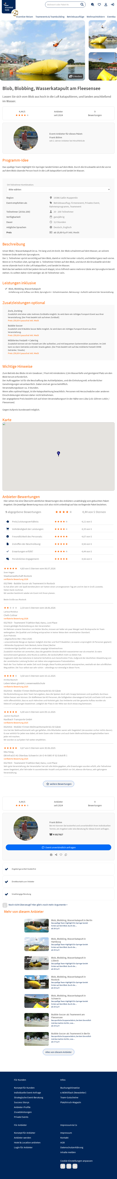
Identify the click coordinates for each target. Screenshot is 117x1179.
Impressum (66, 1132)
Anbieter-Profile (22, 1107)
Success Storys (21, 1102)
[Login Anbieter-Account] (112, 4)
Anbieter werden (22, 1137)
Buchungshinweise (70, 1087)
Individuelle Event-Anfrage (27, 1092)
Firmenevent (77, 202)
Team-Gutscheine (69, 1097)
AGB (62, 1142)
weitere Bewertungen (61, 783)
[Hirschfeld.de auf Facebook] (62, 1166)
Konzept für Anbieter (24, 1132)
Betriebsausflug (62, 202)
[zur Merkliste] (99, 4)
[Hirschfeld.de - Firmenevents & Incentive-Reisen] (9, 6)
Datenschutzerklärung (71, 1147)
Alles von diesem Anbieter (58, 1052)
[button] (58, 454)
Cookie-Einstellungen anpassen (76, 1160)
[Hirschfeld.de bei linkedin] (75, 1166)
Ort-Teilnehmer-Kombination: (20, 184)
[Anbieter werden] (105, 4)
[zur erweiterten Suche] (92, 4)
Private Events (21, 1116)
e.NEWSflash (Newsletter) (73, 1092)
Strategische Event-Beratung (28, 1097)
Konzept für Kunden (24, 1087)
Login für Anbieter (23, 1147)
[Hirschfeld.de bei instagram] (68, 1166)
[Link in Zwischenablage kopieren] (66, 854)
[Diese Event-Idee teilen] (56, 854)
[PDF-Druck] (51, 854)
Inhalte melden (68, 1152)
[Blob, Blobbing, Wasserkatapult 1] (103, 34)
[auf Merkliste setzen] (61, 854)
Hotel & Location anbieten (27, 1142)
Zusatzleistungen (23, 1112)
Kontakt (64, 1137)
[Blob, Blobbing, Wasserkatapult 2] (103, 66)
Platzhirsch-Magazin (70, 1102)
